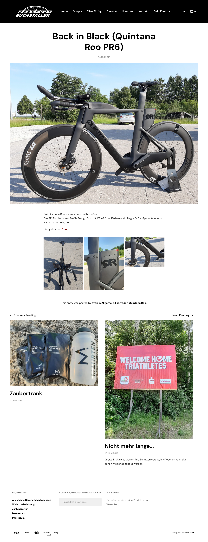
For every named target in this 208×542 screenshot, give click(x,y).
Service (112, 11)
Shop (76, 11)
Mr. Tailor (190, 532)
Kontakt (144, 11)
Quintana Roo (137, 303)
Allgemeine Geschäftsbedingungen (31, 499)
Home (64, 11)
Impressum (18, 517)
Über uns (127, 11)
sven (95, 303)
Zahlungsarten (20, 508)
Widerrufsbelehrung (23, 504)
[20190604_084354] (104, 263)
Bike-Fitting (94, 11)
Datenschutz (19, 513)
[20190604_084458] (63, 263)
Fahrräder (121, 303)
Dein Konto (161, 11)
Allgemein (107, 303)
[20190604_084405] (144, 252)
